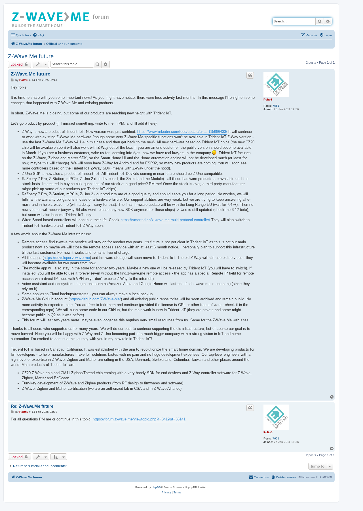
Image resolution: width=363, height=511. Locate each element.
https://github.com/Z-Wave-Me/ (95, 299)
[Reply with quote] (250, 75)
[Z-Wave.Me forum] (51, 18)
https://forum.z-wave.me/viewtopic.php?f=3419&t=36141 (139, 419)
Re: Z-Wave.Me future (32, 406)
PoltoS (268, 99)
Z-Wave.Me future (31, 56)
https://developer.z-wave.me (67, 258)
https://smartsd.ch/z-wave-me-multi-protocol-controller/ (165, 220)
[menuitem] (38, 35)
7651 (276, 105)
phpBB (156, 487)
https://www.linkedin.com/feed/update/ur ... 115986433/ (182, 131)
